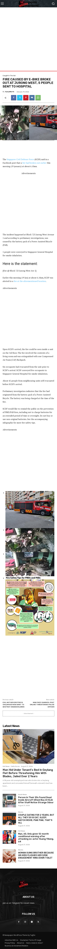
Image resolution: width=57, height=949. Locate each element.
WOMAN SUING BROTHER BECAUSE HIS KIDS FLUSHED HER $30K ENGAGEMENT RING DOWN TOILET (36, 855)
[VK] (32, 97)
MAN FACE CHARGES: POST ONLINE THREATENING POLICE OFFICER (42, 704)
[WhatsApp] (38, 97)
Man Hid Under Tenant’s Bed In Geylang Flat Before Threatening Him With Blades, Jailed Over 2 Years (28, 773)
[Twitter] (19, 97)
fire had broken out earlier (34, 162)
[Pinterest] (25, 97)
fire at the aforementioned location (30, 281)
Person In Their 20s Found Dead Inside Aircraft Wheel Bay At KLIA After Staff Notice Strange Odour (36, 800)
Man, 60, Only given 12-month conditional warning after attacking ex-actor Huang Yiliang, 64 (36, 838)
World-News (22, 794)
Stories (20, 812)
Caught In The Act (9, 75)
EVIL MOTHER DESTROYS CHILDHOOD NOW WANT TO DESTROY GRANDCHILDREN (13, 704)
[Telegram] (31, 921)
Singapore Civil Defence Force (20, 159)
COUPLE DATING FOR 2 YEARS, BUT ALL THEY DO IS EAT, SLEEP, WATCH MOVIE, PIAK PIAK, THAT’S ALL (36, 819)
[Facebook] (13, 97)
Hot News (6, 766)
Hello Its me (15, 766)
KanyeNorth (9, 91)
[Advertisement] (28, 36)
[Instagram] (25, 921)
